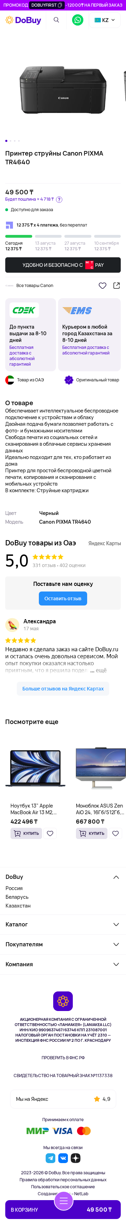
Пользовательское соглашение (63, 1187)
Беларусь (17, 897)
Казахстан (18, 905)
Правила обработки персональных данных (63, 1180)
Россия (14, 888)
